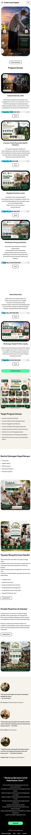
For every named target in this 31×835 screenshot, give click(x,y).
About (18, 833)
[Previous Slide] (4, 31)
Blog (14, 833)
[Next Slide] (26, 31)
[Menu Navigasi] (28, 2)
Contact (24, 833)
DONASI (15, 823)
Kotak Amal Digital (6, 833)
